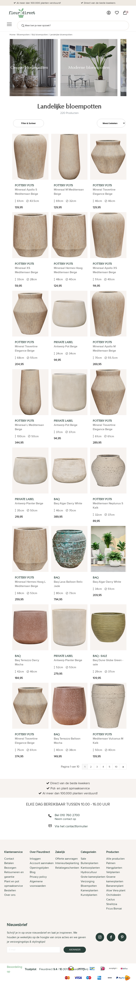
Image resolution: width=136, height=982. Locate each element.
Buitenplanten (89, 863)
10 (116, 766)
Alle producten (115, 859)
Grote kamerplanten (93, 877)
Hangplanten (114, 868)
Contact (9, 859)
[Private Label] (69, 314)
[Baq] (69, 470)
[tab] (17, 881)
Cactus (110, 899)
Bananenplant (114, 886)
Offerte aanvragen (66, 859)
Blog (32, 872)
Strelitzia (111, 904)
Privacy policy (38, 877)
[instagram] (100, 937)
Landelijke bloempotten (61, 34)
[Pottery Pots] (30, 157)
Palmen (110, 863)
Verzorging (87, 881)
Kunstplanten (89, 895)
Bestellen (10, 890)
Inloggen (35, 859)
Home (12, 34)
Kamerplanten (89, 890)
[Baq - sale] (108, 627)
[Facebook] (111, 937)
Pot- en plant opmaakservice (99, 3)
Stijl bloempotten (40, 34)
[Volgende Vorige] (123, 766)
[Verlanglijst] (117, 12)
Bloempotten (23, 34)
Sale (83, 859)
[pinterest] (122, 937)
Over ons (9, 895)
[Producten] (108, 12)
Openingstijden (39, 868)
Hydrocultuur (89, 872)
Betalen (9, 863)
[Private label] (69, 627)
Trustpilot (30, 969)
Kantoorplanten (90, 868)
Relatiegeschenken (67, 868)
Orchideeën (113, 895)
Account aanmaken (42, 863)
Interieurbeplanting (67, 863)
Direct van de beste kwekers (39, 3)
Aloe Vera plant (115, 890)
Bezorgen (10, 868)
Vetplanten (113, 872)
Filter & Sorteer (28, 123)
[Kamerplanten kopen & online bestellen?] (21, 13)
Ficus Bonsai (114, 908)
